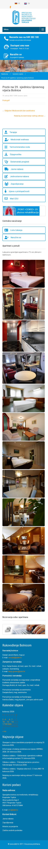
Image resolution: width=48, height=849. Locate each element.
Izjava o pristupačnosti (19, 191)
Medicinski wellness (20, 139)
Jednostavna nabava (19, 176)
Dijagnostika (15, 154)
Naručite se (16, 237)
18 (6, 724)
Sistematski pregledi (19, 161)
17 (3, 724)
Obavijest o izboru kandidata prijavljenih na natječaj (22, 742)
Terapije (13, 132)
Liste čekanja (16, 230)
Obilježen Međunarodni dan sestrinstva (18, 111)
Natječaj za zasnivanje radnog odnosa (30, 116)
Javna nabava (17, 169)
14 (12, 722)
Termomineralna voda (20, 147)
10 (3, 722)
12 (8, 722)
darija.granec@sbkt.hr (16, 671)
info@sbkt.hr (13, 810)
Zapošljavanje (17, 184)
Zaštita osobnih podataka (12, 830)
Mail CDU (14, 198)
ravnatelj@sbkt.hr (15, 658)
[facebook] (10, 7)
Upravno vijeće (22, 96)
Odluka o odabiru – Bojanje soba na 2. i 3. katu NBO (21, 769)
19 (8, 724)
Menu (6, 29)
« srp (4, 731)
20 (10, 724)
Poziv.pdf (6, 100)
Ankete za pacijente (10, 826)
